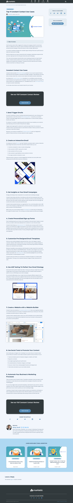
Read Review (25, 102)
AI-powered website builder (24, 310)
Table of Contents (12, 41)
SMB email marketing (21, 73)
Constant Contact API (27, 131)
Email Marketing (10, 9)
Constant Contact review (17, 78)
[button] (58, 23)
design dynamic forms (21, 225)
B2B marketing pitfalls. (25, 116)
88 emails (18, 143)
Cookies (58, 501)
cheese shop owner (19, 252)
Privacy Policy (62, 501)
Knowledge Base (27, 209)
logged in (12, 479)
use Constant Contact (39, 81)
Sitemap (65, 501)
